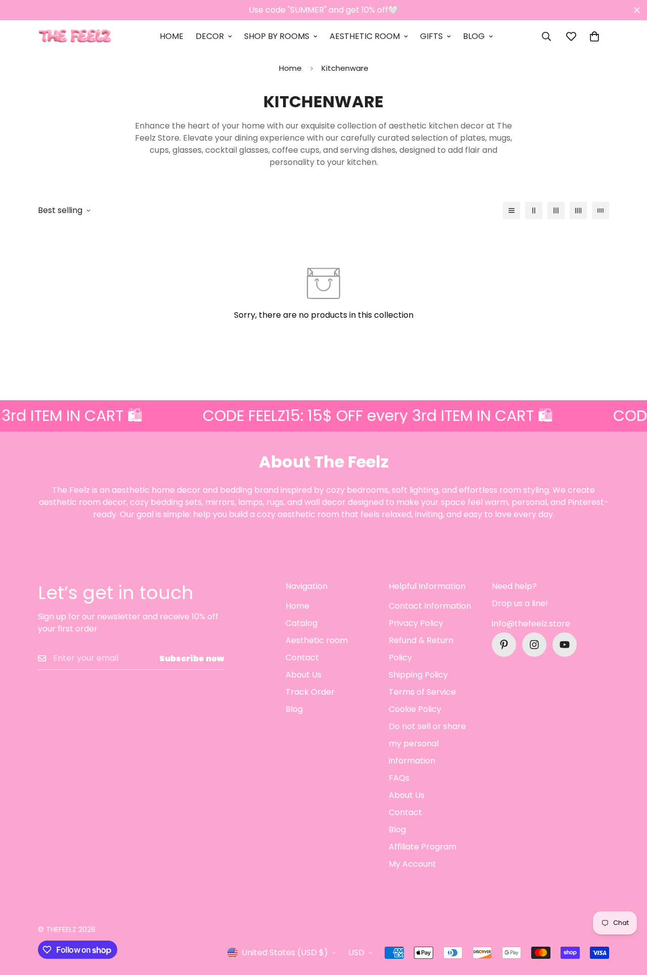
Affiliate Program (422, 847)
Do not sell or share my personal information (427, 743)
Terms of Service (422, 692)
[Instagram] (534, 644)
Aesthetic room (317, 640)
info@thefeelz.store (531, 623)
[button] (594, 36)
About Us (303, 675)
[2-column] (533, 210)
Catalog (301, 623)
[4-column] (578, 210)
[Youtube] (564, 644)
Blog (474, 36)
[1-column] (511, 210)
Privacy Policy (416, 623)
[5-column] (600, 210)
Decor (210, 36)
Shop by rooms (276, 36)
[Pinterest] (504, 644)
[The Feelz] (74, 36)
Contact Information (430, 606)
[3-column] (556, 210)
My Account (412, 864)
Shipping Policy (418, 675)
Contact (302, 657)
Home (171, 36)
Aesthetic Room (365, 36)
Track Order (310, 692)
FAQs (399, 778)
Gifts (431, 36)
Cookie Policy (415, 709)
